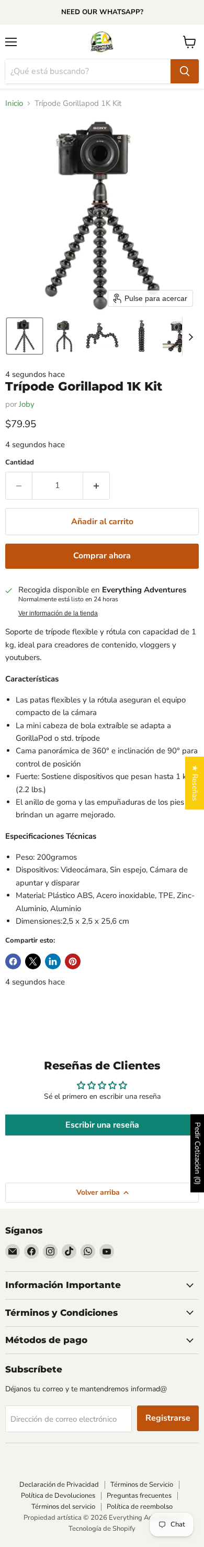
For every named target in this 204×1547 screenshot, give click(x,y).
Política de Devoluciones (58, 1495)
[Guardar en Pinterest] (73, 961)
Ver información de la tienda (58, 613)
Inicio (14, 103)
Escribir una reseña (102, 1125)
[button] (24, 336)
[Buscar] (185, 71)
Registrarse (167, 1418)
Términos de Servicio (141, 1484)
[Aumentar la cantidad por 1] (96, 485)
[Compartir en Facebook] (13, 961)
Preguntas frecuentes (139, 1495)
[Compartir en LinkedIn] (53, 961)
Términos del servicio (63, 1506)
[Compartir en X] (33, 961)
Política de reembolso (140, 1506)
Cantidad (19, 463)
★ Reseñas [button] (195, 783)
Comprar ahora (102, 555)
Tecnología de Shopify (102, 1528)
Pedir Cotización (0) (197, 1153)
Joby (27, 404)
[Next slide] (190, 336)
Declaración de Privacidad (59, 1484)
